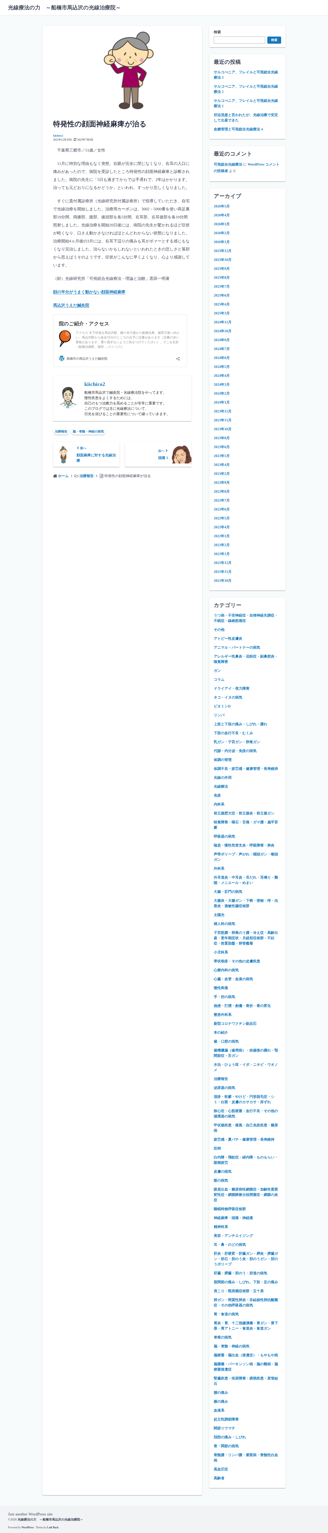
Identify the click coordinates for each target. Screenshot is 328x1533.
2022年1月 (222, 554)
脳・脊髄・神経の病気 (88, 431)
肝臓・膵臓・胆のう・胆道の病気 (240, 1273)
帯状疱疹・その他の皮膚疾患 (237, 961)
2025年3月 (222, 313)
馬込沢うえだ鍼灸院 (71, 305)
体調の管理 (223, 760)
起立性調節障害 (226, 1419)
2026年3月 (222, 224)
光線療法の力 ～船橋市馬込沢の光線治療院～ (64, 7)
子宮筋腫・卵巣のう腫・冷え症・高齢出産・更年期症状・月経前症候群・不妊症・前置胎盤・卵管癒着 (246, 938)
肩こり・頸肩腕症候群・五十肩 (239, 1291)
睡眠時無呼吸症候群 (230, 1209)
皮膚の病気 (223, 1171)
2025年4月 (222, 304)
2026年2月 (222, 233)
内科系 (219, 804)
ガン (217, 670)
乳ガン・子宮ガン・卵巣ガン (237, 742)
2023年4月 (222, 465)
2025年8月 (222, 277)
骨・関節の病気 (226, 1446)
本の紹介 (221, 1032)
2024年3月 (222, 384)
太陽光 (219, 915)
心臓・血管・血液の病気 (233, 979)
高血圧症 (221, 1469)
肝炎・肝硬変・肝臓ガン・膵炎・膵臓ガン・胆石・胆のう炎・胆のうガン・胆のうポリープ (246, 1259)
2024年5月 (222, 367)
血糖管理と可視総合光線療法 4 (238, 129)
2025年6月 (222, 295)
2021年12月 (223, 563)
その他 (219, 629)
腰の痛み (221, 1392)
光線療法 (221, 786)
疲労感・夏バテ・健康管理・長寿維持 (244, 1139)
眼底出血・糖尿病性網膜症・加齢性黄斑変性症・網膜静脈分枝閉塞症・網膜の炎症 (246, 1194)
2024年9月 (222, 340)
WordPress (27, 1527)
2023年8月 (222, 438)
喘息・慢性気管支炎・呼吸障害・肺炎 (244, 845)
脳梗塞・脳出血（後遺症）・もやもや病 (246, 1355)
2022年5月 (222, 518)
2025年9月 (222, 269)
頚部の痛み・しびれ (230, 1437)
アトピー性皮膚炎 (228, 638)
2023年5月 (222, 456)
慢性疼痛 (221, 988)
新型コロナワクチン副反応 (235, 1023)
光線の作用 (223, 777)
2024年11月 (223, 322)
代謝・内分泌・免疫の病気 (235, 751)
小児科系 (221, 952)
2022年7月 (222, 500)
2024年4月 (222, 375)
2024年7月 (222, 349)
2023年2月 (222, 473)
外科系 (219, 868)
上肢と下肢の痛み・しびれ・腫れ (240, 724)
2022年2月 (222, 545)
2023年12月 (223, 411)
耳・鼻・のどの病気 (230, 1244)
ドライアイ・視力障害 (231, 688)
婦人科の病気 (224, 924)
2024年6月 (222, 358)
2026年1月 (222, 242)
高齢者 (219, 1478)
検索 (217, 32)
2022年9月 (222, 482)
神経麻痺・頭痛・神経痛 (233, 1218)
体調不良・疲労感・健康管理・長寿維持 (246, 769)
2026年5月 (222, 206)
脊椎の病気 (223, 1337)
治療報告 (61, 431)
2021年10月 (223, 580)
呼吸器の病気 (224, 836)
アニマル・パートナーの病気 (237, 647)
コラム (219, 679)
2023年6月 (222, 447)
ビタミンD (222, 706)
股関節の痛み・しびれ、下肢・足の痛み (246, 1282)
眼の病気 (221, 1180)
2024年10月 (223, 331)
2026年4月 (222, 215)
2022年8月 (222, 491)
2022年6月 (222, 509)
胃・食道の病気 (226, 1314)
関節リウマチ (224, 1428)
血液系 (219, 1410)
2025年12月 (223, 251)
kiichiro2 (58, 135)
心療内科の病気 (226, 970)
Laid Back (53, 1527)
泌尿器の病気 (224, 1088)
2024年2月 (222, 393)
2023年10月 (223, 429)
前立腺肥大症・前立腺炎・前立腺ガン (244, 813)
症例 (217, 1148)
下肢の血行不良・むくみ (233, 733)
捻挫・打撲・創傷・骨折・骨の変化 (242, 1006)
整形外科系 (223, 1015)
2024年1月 (222, 402)
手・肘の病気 (224, 997)
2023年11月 (223, 420)
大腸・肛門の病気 (228, 892)
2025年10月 (223, 260)
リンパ (219, 715)
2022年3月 (222, 536)
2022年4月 (222, 527)
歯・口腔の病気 (226, 1041)
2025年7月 (222, 286)
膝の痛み (221, 1401)
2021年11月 (223, 572)
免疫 (217, 795)
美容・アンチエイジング (233, 1236)
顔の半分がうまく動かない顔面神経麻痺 (89, 292)
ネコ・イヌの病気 (228, 697)
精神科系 (221, 1227)
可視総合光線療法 (228, 164)
